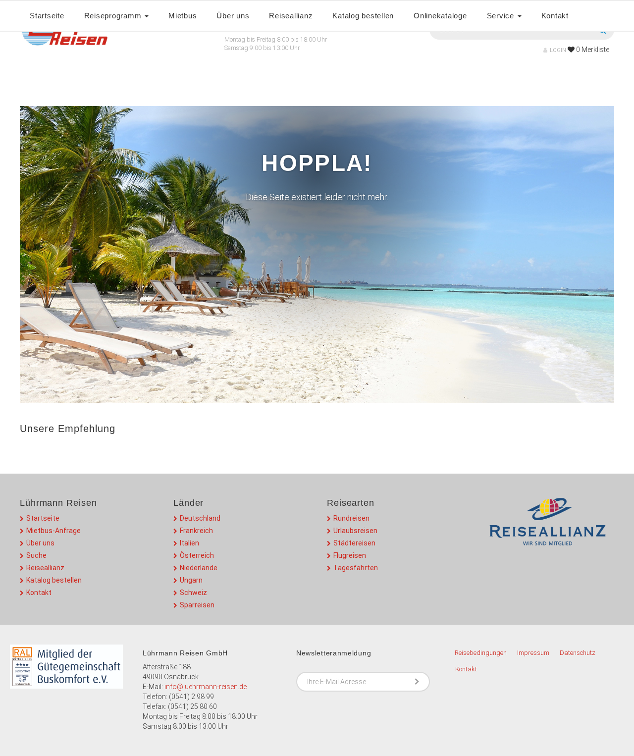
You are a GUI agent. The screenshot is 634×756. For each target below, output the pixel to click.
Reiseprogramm (114, 15)
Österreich (197, 555)
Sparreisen (197, 605)
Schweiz (193, 592)
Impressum (533, 652)
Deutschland (200, 518)
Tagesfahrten (355, 568)
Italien (189, 543)
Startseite (47, 15)
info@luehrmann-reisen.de (205, 687)
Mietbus (182, 15)
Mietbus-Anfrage (53, 531)
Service (502, 15)
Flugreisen (349, 555)
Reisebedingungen (481, 652)
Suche (36, 555)
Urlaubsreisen (355, 531)
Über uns (232, 15)
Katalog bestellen (363, 15)
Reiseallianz (291, 15)
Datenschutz (577, 652)
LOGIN (558, 50)
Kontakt (555, 15)
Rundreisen (351, 518)
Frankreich (196, 531)
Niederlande (198, 568)
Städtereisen (354, 543)
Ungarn (191, 580)
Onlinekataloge (440, 15)
